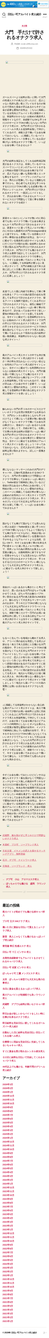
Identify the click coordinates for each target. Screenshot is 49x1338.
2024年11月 (8, 1145)
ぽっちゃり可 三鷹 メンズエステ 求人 (21, 973)
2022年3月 (8, 1267)
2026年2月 (8, 1088)
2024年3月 (8, 1176)
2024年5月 (8, 1168)
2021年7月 (8, 1298)
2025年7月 (8, 1115)
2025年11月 (8, 1099)
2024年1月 (8, 1183)
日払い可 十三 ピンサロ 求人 (17, 952)
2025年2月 (8, 1134)
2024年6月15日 (26, 48)
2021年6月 (8, 1302)
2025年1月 (8, 1138)
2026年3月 (8, 1084)
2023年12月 (8, 1187)
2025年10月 (8, 1103)
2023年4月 (8, 1218)
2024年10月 (8, 1149)
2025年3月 (8, 1130)
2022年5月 (8, 1260)
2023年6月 (8, 1210)
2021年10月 (8, 1287)
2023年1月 (8, 1229)
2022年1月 (8, 1275)
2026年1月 (8, 1092)
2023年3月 (8, 1222)
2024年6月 (8, 1164)
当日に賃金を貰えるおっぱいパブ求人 (21, 989)
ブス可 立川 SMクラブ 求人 (16, 921)
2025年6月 (8, 1119)
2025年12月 (8, 1096)
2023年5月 (8, 1214)
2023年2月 (8, 1225)
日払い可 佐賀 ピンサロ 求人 (17, 967)
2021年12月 (8, 1279)
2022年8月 (8, 1248)
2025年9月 (8, 1107)
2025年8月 (8, 1111)
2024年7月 (8, 1161)
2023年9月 (8, 1199)
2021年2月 (8, 1317)
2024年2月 (8, 1180)
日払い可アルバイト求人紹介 (24, 14)
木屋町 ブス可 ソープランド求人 (21, 844)
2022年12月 (8, 1233)
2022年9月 (8, 1245)
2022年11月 (8, 1237)
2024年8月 (8, 1157)
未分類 (24, 26)
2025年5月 (8, 1122)
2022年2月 (8, 1271)
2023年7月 (8, 1206)
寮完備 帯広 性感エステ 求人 (17, 946)
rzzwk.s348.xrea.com (29, 44)
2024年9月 (8, 1153)
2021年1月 (8, 1321)
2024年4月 (8, 1172)
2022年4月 (8, 1264)
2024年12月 (8, 1141)
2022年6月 (8, 1256)
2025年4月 (8, 1126)
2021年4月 (8, 1309)
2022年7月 (8, 1252)
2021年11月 (8, 1283)
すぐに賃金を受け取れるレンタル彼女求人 (24, 1051)
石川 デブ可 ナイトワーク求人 (19, 860)
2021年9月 (8, 1290)
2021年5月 (8, 1306)
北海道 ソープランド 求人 (17, 866)
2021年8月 (8, 1294)
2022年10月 (8, 1241)
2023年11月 (8, 1191)
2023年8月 (8, 1203)
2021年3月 (8, 1313)
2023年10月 (8, 1195)
